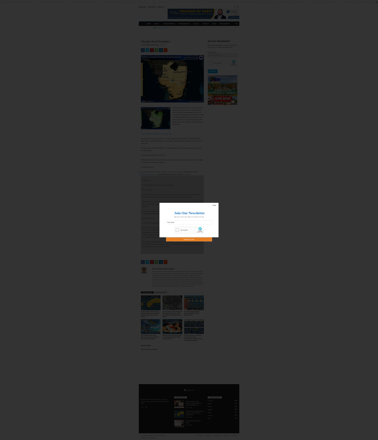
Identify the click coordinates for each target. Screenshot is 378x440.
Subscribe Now (189, 239)
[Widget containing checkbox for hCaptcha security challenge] (189, 230)
